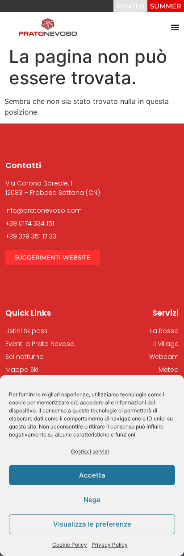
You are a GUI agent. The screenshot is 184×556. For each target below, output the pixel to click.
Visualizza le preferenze (92, 524)
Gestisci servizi (90, 451)
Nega (92, 499)
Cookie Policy (69, 544)
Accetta (92, 475)
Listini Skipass (26, 330)
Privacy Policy (110, 544)
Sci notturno (24, 356)
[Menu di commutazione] (175, 27)
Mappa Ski (21, 369)
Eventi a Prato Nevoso (40, 343)
